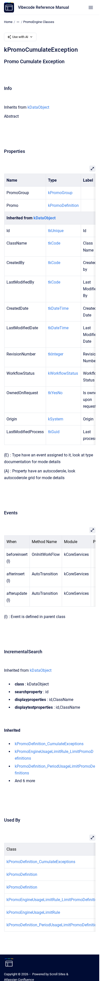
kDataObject (38, 107)
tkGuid (53, 431)
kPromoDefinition (63, 205)
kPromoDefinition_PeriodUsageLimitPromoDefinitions (53, 925)
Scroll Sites (58, 974)
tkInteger (55, 354)
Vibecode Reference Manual (43, 7)
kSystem (55, 419)
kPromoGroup (60, 192)
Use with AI (20, 37)
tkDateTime (58, 308)
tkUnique (55, 230)
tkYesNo (55, 392)
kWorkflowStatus (63, 373)
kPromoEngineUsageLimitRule (33, 912)
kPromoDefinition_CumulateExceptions (49, 743)
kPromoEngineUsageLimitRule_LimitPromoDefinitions (53, 899)
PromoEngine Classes (38, 22)
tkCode (54, 243)
